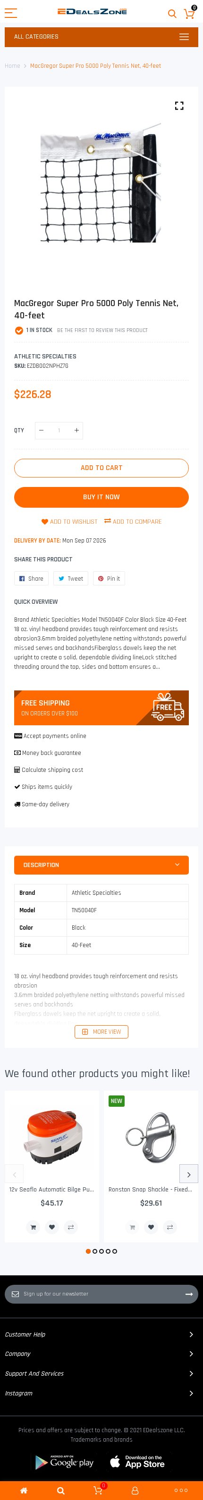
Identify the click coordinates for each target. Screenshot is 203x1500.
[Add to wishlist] (52, 1227)
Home (12, 66)
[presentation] (14, 1173)
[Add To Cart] (33, 1227)
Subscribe (189, 1294)
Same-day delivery (45, 804)
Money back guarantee (51, 753)
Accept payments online (55, 736)
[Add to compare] (71, 1227)
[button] (88, 1251)
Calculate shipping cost (52, 770)
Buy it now (101, 497)
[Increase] (77, 430)
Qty (19, 430)
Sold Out (132, 1227)
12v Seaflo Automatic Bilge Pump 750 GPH (66, 1189)
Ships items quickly (47, 787)
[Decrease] (41, 430)
